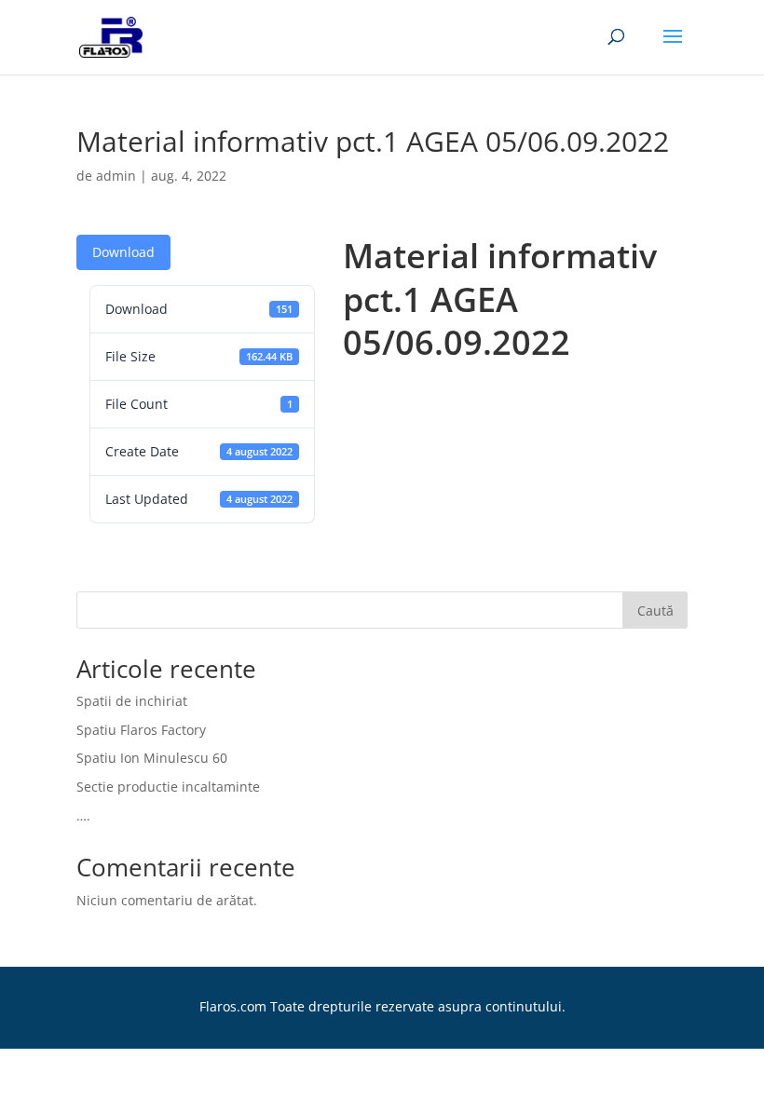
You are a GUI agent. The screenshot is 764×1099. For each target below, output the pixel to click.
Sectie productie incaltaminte (168, 786)
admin (116, 175)
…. (83, 815)
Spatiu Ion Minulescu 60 (151, 758)
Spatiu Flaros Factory (141, 730)
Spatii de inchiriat (131, 701)
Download (123, 252)
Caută (655, 610)
